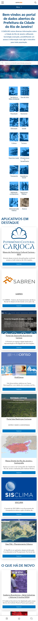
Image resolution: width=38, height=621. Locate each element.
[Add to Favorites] (19, 618)
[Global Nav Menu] (2, 2)
